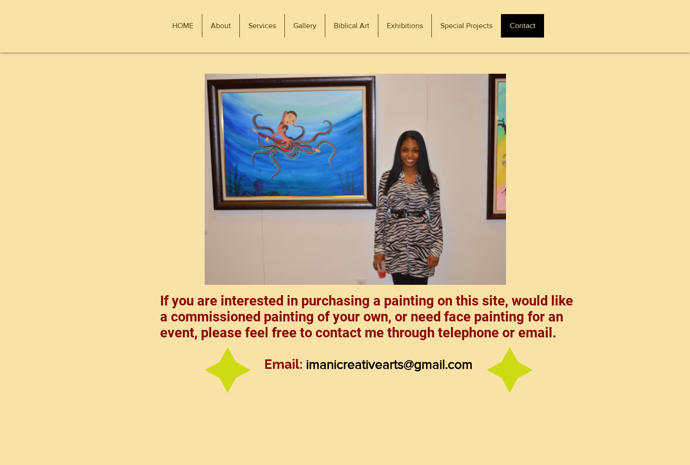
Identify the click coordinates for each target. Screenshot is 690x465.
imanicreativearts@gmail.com (389, 364)
